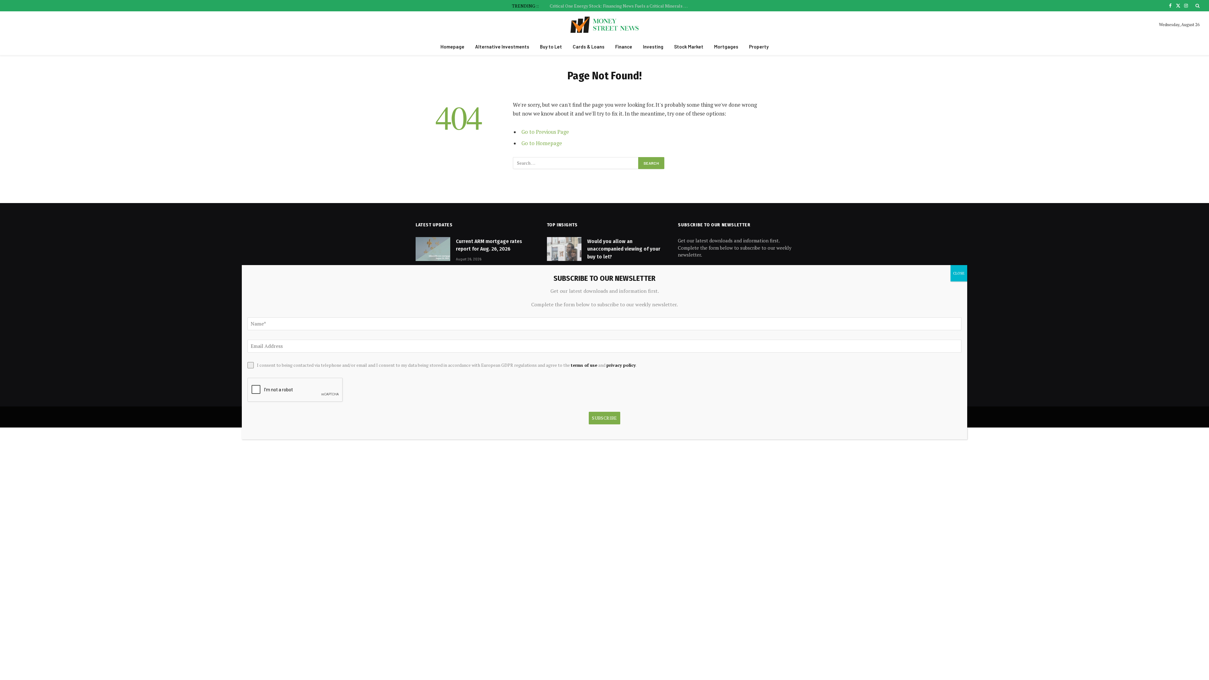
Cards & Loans (588, 46)
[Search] (1197, 5)
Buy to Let (551, 46)
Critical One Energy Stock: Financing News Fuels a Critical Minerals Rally (620, 6)
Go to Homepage (541, 143)
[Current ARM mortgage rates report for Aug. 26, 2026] (433, 249)
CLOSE (959, 273)
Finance (623, 46)
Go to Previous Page (545, 131)
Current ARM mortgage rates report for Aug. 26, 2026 (489, 245)
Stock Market (688, 46)
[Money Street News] (604, 24)
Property (759, 46)
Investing (653, 46)
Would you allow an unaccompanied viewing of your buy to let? (623, 249)
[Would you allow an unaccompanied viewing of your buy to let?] (564, 249)
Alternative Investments (502, 46)
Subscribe (604, 418)
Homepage (452, 46)
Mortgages (726, 46)
